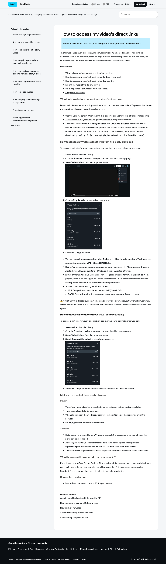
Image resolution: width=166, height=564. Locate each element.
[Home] (12, 4)
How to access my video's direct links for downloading (89, 81)
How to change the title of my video (26, 51)
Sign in (152, 4)
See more (15, 125)
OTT (107, 4)
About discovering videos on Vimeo (76, 512)
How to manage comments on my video (27, 83)
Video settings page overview (26, 34)
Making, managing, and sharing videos (42, 14)
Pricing (128, 4)
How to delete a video (23, 92)
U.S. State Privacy (64, 559)
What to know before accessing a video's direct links (89, 73)
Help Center (24, 4)
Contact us (118, 4)
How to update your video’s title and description (25, 62)
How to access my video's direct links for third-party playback (93, 77)
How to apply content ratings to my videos (26, 101)
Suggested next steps (75, 92)
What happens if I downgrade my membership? (86, 88)
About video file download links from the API (80, 498)
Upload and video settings (72, 14)
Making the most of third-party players (82, 85)
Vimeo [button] (96, 4)
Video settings (91, 14)
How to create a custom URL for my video (79, 503)
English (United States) (147, 559)
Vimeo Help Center (16, 14)
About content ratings (23, 110)
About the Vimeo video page (26, 42)
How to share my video (70, 508)
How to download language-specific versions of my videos (26, 72)
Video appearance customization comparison (25, 119)
